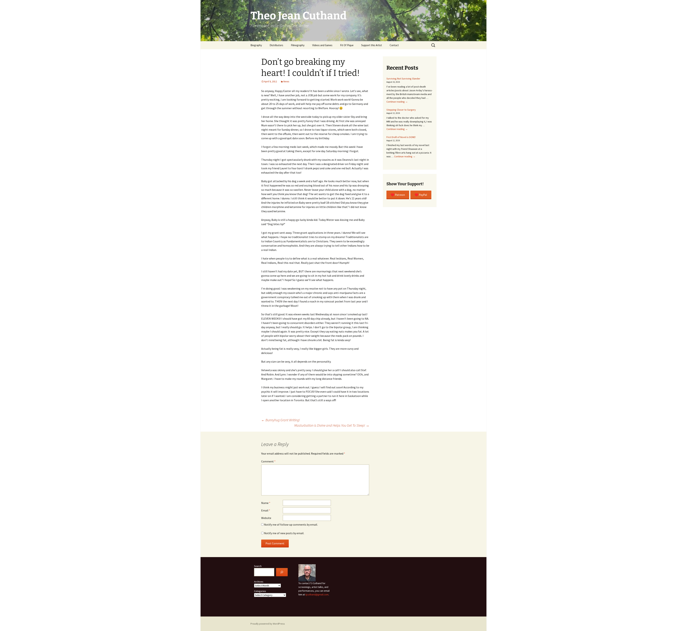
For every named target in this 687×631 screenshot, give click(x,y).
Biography (256, 45)
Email (265, 510)
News (286, 81)
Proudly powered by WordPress (267, 623)
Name (265, 503)
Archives (258, 581)
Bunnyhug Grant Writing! (280, 420)
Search (258, 566)
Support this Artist (371, 45)
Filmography (297, 45)
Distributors (276, 45)
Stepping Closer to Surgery (401, 109)
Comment (268, 461)
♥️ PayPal (421, 194)
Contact (394, 45)
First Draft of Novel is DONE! (401, 137)
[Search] (282, 572)
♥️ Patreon (398, 194)
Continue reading (397, 101)
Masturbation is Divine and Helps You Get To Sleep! (331, 425)
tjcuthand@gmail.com (316, 594)
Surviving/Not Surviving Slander (403, 78)
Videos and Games (322, 45)
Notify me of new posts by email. (284, 533)
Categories (260, 591)
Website (266, 518)
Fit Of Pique (347, 45)
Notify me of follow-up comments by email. (291, 524)
